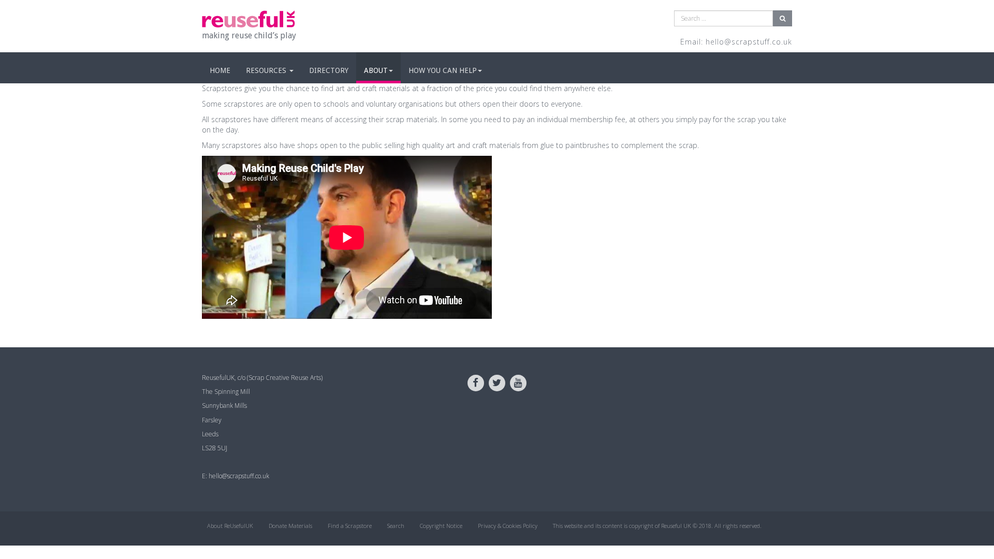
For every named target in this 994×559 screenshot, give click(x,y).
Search (395, 525)
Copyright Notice (441, 525)
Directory (328, 70)
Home (220, 70)
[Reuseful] (248, 18)
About (376, 70)
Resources (267, 70)
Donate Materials (290, 525)
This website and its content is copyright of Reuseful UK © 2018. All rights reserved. (657, 525)
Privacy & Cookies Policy (507, 525)
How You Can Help (442, 70)
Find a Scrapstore (350, 525)
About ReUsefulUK (230, 525)
